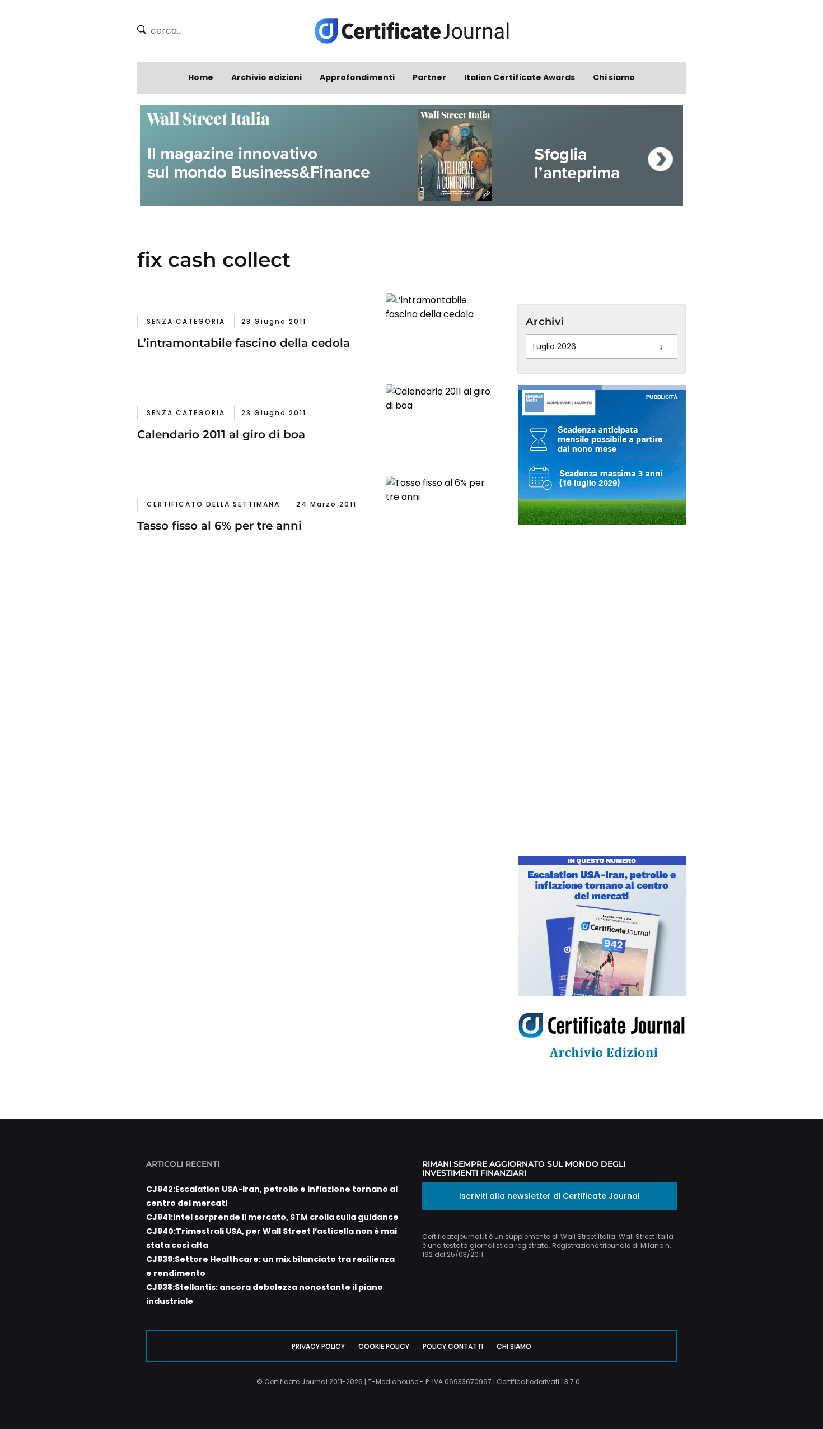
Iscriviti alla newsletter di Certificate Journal (549, 1195)
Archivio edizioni (266, 77)
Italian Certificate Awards (519, 77)
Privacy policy (318, 1346)
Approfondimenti (357, 77)
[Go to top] (773, 1392)
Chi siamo (614, 77)
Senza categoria (186, 321)
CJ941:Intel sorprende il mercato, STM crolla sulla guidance (272, 1217)
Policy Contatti (453, 1346)
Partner (429, 77)
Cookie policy (383, 1346)
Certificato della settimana (213, 504)
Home (200, 77)
